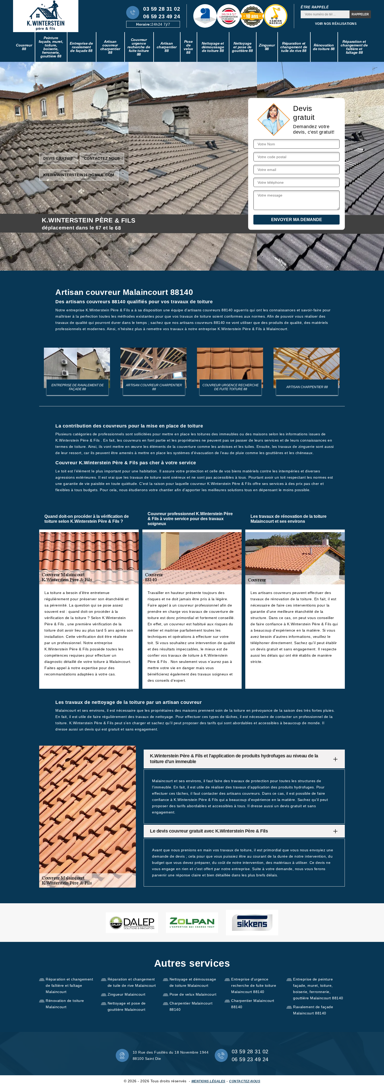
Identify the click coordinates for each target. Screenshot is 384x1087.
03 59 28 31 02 (161, 9)
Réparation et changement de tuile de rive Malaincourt (132, 982)
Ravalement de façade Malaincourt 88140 (313, 1010)
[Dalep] (132, 922)
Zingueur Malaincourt (127, 994)
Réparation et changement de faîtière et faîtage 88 (354, 47)
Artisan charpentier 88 (167, 47)
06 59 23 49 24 (161, 16)
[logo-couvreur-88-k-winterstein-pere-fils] (45, 16)
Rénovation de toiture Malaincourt (65, 1004)
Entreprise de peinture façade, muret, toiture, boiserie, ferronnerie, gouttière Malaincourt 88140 (318, 988)
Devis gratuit (58, 158)
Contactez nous (102, 158)
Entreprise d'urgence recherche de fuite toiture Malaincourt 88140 (253, 985)
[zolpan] (192, 922)
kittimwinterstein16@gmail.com (78, 175)
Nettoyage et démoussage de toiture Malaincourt (193, 982)
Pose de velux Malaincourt (193, 994)
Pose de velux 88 (188, 47)
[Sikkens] (252, 922)
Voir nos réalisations (336, 24)
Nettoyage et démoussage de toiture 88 (213, 47)
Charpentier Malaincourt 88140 (191, 1006)
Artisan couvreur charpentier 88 (110, 47)
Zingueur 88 (267, 47)
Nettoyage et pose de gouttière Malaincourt (127, 1006)
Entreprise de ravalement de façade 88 (81, 47)
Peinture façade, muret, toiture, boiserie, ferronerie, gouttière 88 (51, 47)
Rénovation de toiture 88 (324, 47)
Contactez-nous (244, 1081)
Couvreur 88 (24, 47)
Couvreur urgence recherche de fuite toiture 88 (138, 47)
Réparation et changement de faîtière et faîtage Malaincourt (69, 985)
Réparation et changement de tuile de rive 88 (293, 47)
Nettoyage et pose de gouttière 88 (242, 47)
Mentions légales (208, 1081)
